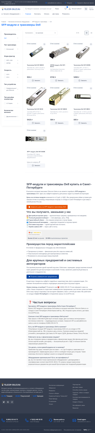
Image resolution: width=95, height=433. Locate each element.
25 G (7, 77)
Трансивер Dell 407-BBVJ (82, 109)
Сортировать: (29, 33)
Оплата (46, 14)
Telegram (69, 3)
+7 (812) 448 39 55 (36, 419)
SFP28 (8, 63)
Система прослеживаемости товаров (81, 398)
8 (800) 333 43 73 (9, 4)
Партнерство (76, 384)
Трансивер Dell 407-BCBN (82, 65)
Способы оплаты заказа (80, 390)
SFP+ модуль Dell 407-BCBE (36, 151)
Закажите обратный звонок (85, 3)
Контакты (37, 14)
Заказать (37, 80)
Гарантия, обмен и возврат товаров (81, 393)
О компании (52, 401)
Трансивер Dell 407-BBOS (58, 109)
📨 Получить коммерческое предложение (42, 276)
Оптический (10, 49)
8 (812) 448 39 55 (32, 2)
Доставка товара (78, 387)
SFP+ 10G (9, 60)
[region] (12, 38)
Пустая (91, 8)
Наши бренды (53, 398)
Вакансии (75, 408)
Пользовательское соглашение (72, 430)
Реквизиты (66, 14)
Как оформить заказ (79, 405)
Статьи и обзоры (54, 393)
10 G (7, 74)
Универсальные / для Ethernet (11, 89)
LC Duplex (9, 103)
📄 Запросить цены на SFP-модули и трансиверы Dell (47, 207)
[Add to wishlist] (44, 44)
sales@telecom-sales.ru (55, 3)
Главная (28, 14)
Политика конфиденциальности (53, 430)
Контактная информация (56, 385)
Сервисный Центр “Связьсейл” (58, 396)
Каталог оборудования (11, 14)
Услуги (51, 404)
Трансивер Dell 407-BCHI (35, 109)
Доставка (56, 14)
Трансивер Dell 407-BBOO (35, 65)
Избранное (52, 388)
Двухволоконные (11, 116)
